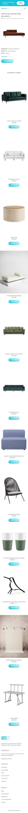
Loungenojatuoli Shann (14, 514)
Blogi (2, 791)
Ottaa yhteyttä (5, 793)
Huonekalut (11, 49)
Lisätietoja (7, 61)
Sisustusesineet (5, 775)
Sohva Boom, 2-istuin (14, 179)
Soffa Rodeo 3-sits (14, 412)
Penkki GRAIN (14, 718)
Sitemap (3, 802)
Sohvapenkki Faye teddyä (14, 295)
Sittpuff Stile (14, 237)
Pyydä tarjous (21, 3)
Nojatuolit (16, 49)
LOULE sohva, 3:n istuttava (14, 121)
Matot (2, 773)
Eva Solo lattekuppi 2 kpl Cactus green (14, 558)
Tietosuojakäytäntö (6, 799)
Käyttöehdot (4, 796)
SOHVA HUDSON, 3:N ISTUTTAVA (14, 354)
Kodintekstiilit (4, 770)
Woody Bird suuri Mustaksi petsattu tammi (14, 601)
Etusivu (3, 18)
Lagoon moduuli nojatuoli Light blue (14, 456)
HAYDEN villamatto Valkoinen (14, 660)
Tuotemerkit (4, 778)
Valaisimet (3, 781)
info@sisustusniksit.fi (6, 758)
